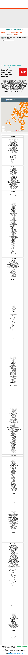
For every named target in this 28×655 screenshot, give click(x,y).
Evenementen (19, 32)
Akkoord (22, 646)
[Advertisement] (14, 14)
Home (2, 37)
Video (7, 32)
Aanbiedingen (12, 32)
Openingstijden (6, 37)
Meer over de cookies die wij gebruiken (15, 653)
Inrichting (3, 32)
